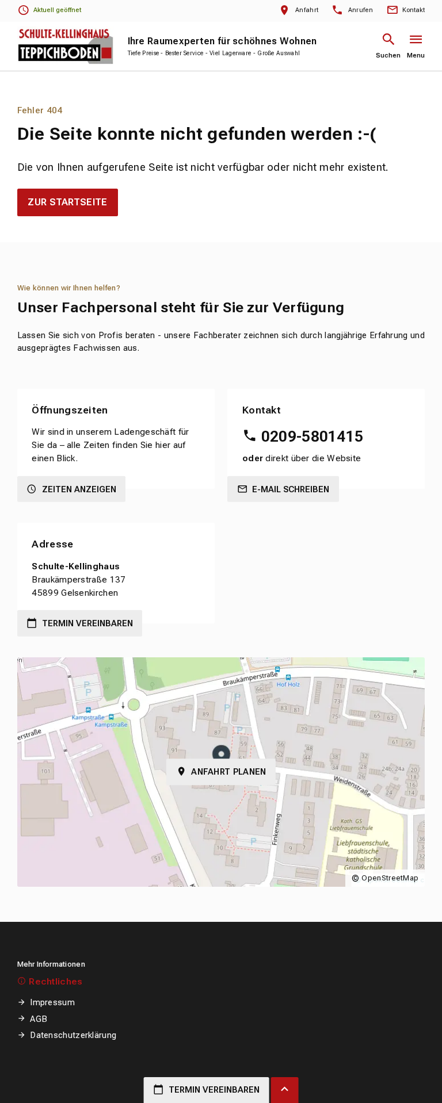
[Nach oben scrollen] (285, 1090)
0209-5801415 (312, 436)
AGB (38, 1019)
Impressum (52, 1002)
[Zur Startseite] (66, 46)
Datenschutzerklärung (73, 1035)
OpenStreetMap (389, 878)
